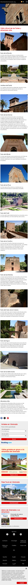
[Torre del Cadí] (14, 201)
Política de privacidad (23, 541)
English (14, 557)
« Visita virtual (3, 24)
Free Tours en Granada (10, 482)
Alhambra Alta (5, 401)
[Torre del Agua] (14, 329)
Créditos (14, 545)
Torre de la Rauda (6, 53)
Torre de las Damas (6, 115)
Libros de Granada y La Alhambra (10, 526)
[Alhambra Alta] (14, 389)
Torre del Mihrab (5, 154)
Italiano (14, 560)
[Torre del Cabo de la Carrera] (14, 298)
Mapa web (23, 545)
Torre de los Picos (5, 185)
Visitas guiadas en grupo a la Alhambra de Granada (12, 450)
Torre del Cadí (4, 213)
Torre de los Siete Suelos (7, 371)
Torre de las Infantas (6, 275)
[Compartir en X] (5, 418)
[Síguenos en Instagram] (21, 534)
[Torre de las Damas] (14, 103)
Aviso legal (14, 540)
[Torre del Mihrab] (14, 142)
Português (23, 560)
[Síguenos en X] (14, 534)
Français (23, 557)
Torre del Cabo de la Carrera (9, 310)
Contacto (4, 540)
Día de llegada (6, 429)
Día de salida (5, 434)
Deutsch (5, 560)
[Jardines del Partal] (14, 73)
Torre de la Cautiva (6, 241)
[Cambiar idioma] (21, 1)
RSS (14, 550)
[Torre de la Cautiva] (14, 229)
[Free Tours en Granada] (14, 492)
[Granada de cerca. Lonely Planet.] (5, 519)
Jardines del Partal (6, 85)
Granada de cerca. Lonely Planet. (17, 515)
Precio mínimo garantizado (8, 427)
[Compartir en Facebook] (1, 418)
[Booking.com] (6, 442)
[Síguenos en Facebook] (7, 534)
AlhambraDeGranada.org (8, 2)
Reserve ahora (14, 475)
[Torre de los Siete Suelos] (14, 360)
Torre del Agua (5, 341)
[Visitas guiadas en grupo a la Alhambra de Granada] (14, 461)
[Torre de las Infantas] (14, 263)
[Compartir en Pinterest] (8, 418)
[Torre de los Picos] (14, 173)
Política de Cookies (5, 546)
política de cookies (6, 580)
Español (5, 557)
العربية (14, 563)
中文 (23, 563)
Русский (5, 563)
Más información (14, 503)
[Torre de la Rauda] (14, 41)
